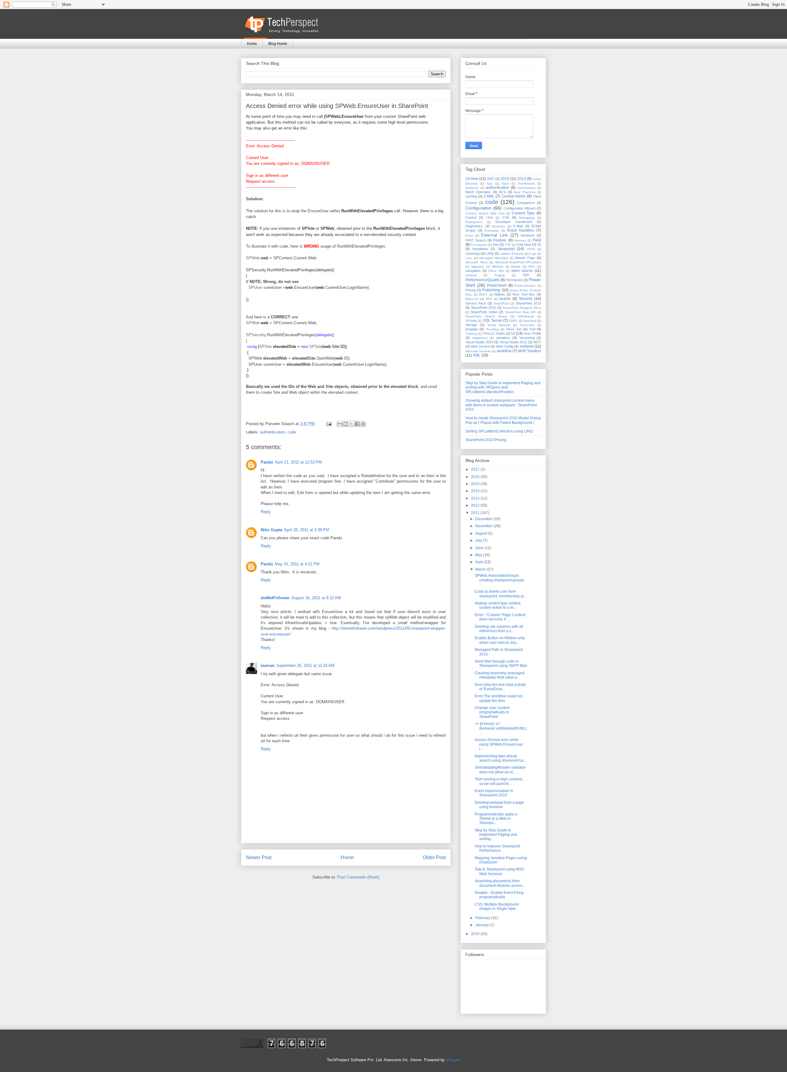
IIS (539, 244)
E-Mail (518, 226)
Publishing (491, 290)
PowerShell (496, 285)
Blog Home (277, 44)
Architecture (526, 183)
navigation (473, 271)
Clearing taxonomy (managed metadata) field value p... (499, 675)
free (496, 244)
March (481, 569)
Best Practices (524, 192)
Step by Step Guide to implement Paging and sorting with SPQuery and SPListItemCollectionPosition (502, 387)
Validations (480, 338)
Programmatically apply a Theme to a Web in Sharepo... (496, 818)
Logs (532, 253)
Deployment (473, 222)
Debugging (527, 217)
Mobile (515, 266)
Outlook (471, 275)
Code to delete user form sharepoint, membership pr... (501, 593)
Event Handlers (520, 230)
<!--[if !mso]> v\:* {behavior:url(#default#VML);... (501, 728)
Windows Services (478, 351)
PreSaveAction (525, 285)
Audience (472, 187)
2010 (504, 179)
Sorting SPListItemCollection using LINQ (499, 431)
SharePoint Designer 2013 (522, 307)
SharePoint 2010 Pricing (485, 440)
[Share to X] (351, 424)
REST (483, 294)
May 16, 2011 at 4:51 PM (297, 564)
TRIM (486, 333)
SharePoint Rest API (520, 312)
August (481, 533)
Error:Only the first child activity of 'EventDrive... (500, 687)
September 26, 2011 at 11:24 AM (305, 665)
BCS (502, 192)
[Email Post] (328, 423)
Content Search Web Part (484, 213)
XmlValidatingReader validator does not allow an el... (500, 769)
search (505, 299)
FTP (508, 244)
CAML (489, 196)
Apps (505, 183)
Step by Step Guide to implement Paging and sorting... (496, 834)
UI (513, 333)
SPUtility (471, 320)
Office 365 (496, 271)
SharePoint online (484, 312)
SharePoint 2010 (528, 303)
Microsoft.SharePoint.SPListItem (518, 262)
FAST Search (475, 240)
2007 (490, 179)
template (471, 329)
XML (477, 355)
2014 (476, 491)
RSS (489, 299)
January (482, 925)
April (479, 562)
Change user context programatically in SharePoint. (492, 712)
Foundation (479, 244)
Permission (514, 280)
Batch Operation (478, 192)
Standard (529, 320)
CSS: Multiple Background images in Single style (497, 906)
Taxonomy (527, 325)
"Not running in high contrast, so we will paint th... (499, 781)
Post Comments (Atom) (358, 877)
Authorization (526, 187)
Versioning (527, 338)
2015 (476, 484)
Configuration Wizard (519, 208)
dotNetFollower (275, 598)
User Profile (532, 333)
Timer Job (513, 329)
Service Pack (475, 303)
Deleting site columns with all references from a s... (499, 628)
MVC (531, 266)
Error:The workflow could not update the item (498, 698)
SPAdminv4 (526, 316)
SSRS (513, 320)
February (483, 918)
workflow (504, 351)
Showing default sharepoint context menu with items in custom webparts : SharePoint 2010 (501, 405)
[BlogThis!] (345, 424)
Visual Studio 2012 (513, 342)
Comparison (526, 203)
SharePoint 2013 (483, 307)
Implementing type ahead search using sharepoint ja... (500, 758)
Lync (468, 258)
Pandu (267, 462)
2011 (476, 513)
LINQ (490, 253)
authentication (272, 432)
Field (537, 240)
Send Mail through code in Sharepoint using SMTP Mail (501, 663)
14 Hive (471, 179)
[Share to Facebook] (357, 424)
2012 (476, 505)
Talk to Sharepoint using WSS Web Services (499, 871)
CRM (489, 217)
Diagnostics (474, 226)
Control (470, 217)
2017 (476, 469)
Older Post (434, 857)
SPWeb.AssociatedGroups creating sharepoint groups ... (499, 580)
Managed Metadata (493, 258)
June (479, 548)
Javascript (506, 249)
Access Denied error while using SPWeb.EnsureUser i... (499, 744)
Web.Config (504, 346)
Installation (480, 249)
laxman (268, 665)
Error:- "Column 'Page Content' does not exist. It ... (500, 617)
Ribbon (499, 294)
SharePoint (501, 303)
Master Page (525, 258)
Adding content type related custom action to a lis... (497, 605)
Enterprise (491, 230)
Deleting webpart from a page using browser (499, 804)
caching (471, 196)
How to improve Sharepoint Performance (497, 848)
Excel (469, 235)
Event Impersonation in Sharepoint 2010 (494, 793)
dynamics (498, 226)
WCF (537, 342)
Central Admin (514, 196)
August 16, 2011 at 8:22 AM (316, 598)
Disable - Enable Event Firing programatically (499, 895)
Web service (480, 346)
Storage (471, 325)
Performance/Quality (482, 280)
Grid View (523, 244)
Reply (266, 511)
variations (503, 338)
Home (252, 44)
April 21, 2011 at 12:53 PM (298, 462)
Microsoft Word (476, 262)
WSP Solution (529, 351)
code (291, 432)
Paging (500, 275)
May (479, 555)
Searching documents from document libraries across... (500, 883)
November (484, 526)
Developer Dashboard (514, 222)
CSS (505, 217)
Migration (477, 266)
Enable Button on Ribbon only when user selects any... (500, 640)
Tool (532, 329)
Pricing (470, 290)
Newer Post (258, 857)
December (484, 519)
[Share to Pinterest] (363, 424)
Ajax (490, 183)
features (520, 240)
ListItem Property (512, 253)
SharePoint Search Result (486, 316)
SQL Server (492, 320)
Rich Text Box (523, 294)
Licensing (472, 253)
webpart (526, 346)
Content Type (523, 213)
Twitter (500, 333)
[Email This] (340, 424)
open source (522, 271)
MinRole (498, 266)
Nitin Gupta (271, 530)
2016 (476, 477)
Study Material (499, 325)
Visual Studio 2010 (479, 342)
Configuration (478, 207)
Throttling (492, 329)
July (479, 540)
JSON (531, 249)
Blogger (452, 1060)
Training (471, 333)
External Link (494, 235)
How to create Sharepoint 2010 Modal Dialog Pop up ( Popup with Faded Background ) (503, 420)
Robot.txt (471, 299)
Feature (499, 240)
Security (525, 299)
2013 (521, 179)
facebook (528, 235)
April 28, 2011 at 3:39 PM (306, 530)
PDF (526, 275)
